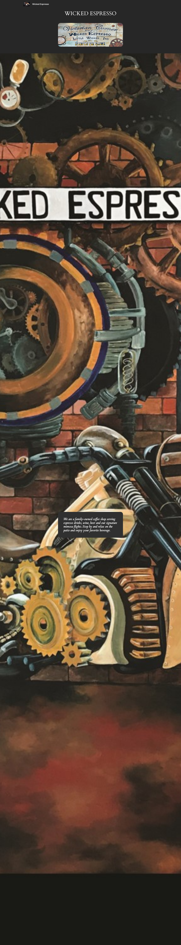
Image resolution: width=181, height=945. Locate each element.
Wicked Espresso (40, 4)
